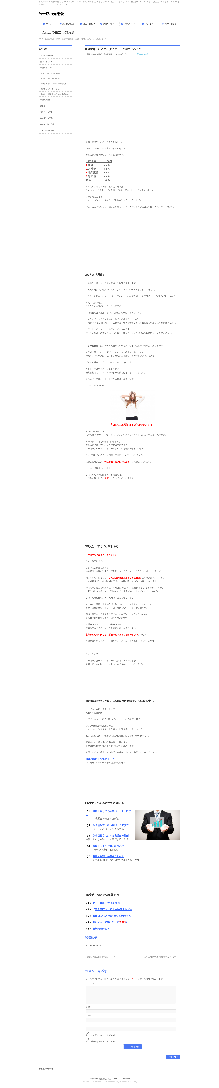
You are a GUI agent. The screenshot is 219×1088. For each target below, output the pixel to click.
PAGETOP (173, 1057)
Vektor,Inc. (123, 1082)
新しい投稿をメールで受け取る (100, 1041)
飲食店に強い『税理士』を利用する (112, 916)
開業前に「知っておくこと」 (50, 89)
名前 (88, 1006)
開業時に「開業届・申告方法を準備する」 (55, 94)
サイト (89, 1024)
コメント (90, 983)
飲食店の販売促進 (47, 124)
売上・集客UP (46, 62)
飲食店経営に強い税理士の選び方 (111, 825)
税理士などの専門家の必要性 (50, 73)
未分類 (43, 106)
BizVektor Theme (110, 1082)
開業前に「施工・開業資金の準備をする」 (55, 84)
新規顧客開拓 (45, 100)
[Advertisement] (132, 74)
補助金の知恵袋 (46, 112)
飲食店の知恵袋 (53, 14)
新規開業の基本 (101, 928)
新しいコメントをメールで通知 (100, 1035)
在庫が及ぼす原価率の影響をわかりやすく (162, 957)
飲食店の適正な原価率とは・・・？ (100, 957)
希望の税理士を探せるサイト (101, 759)
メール (89, 1015)
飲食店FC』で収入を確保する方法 (113, 909)
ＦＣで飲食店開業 (47, 131)
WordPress (96, 1082)
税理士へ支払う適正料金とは (108, 846)
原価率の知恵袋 (142, 54)
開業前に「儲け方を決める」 (50, 78)
